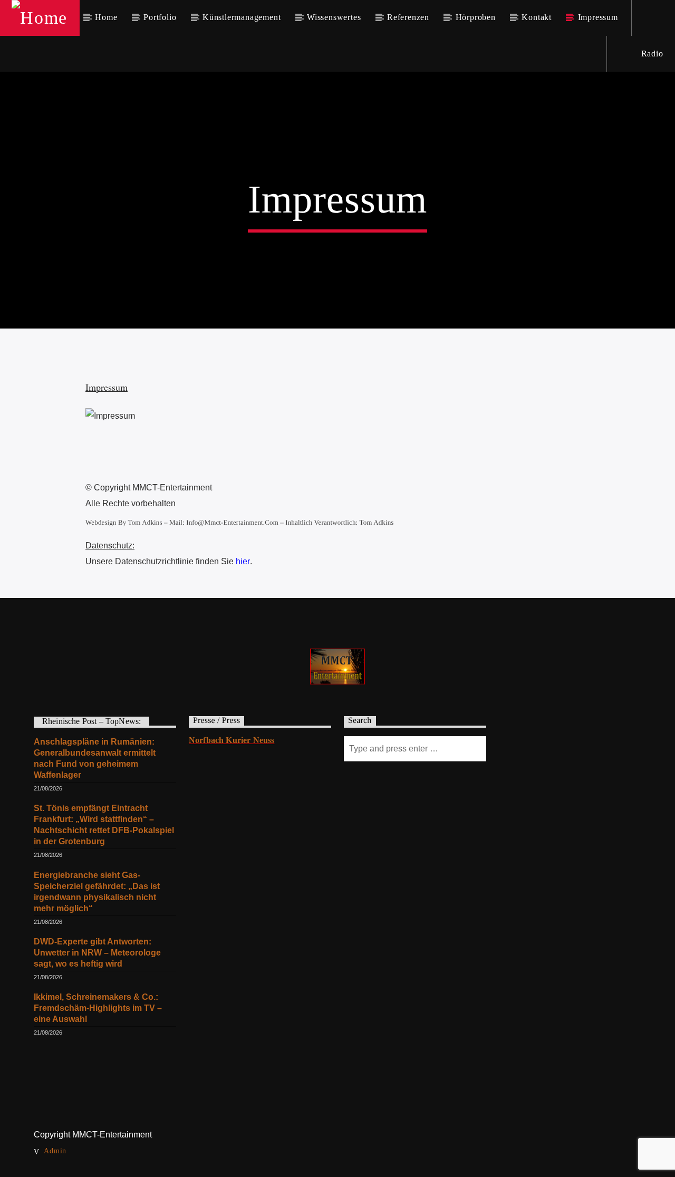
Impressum (598, 17)
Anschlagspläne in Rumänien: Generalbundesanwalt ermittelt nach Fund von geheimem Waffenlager (95, 758)
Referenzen (408, 17)
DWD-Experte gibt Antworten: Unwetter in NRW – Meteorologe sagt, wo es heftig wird (97, 952)
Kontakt (537, 17)
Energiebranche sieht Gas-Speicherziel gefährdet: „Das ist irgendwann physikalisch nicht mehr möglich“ (97, 892)
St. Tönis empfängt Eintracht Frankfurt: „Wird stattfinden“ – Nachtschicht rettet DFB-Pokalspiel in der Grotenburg (104, 825)
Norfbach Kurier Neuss (231, 740)
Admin (55, 1150)
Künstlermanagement (241, 17)
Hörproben (476, 17)
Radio (651, 53)
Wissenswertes (334, 17)
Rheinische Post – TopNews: (91, 721)
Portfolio (159, 17)
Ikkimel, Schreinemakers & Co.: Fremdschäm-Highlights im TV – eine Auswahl (98, 1008)
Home (106, 17)
